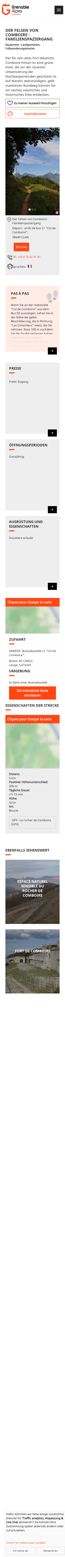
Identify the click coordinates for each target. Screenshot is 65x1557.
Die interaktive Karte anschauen (32, 692)
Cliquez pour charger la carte (29, 602)
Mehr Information (32, 892)
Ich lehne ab (20, 1550)
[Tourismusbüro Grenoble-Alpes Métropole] (15, 9)
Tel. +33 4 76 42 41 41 (26, 257)
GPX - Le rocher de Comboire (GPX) (31, 822)
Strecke (21, 247)
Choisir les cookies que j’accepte (25, 1542)
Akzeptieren (50, 1550)
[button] (9, 171)
